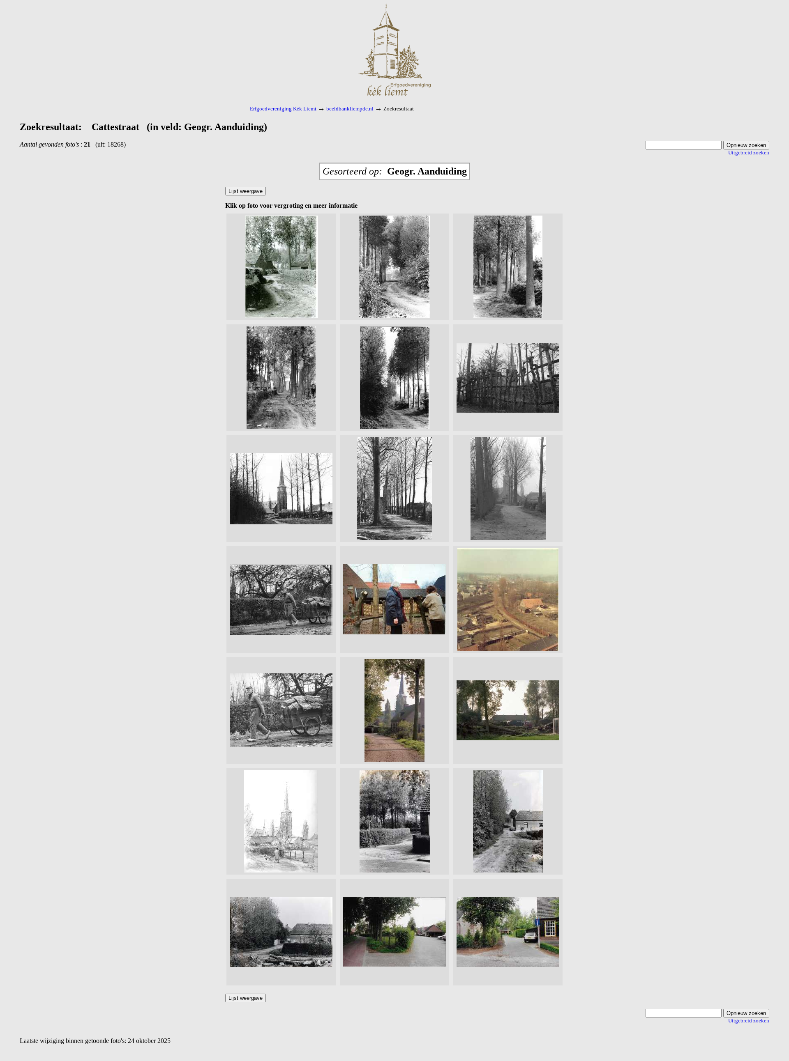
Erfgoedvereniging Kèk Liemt (283, 109)
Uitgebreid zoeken (748, 152)
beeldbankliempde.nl (350, 109)
